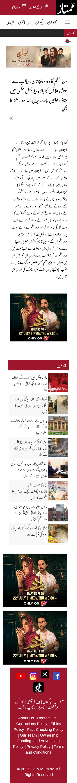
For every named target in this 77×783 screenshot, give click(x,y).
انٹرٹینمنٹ (53, 707)
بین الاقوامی (33, 701)
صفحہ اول (58, 701)
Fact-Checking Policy (45, 729)
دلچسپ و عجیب (27, 707)
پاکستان (46, 701)
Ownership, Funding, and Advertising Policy (36, 741)
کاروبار (41, 707)
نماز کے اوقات (36, 6)
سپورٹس (19, 701)
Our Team (29, 735)
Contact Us (47, 718)
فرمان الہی (16, 6)
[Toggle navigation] (68, 22)
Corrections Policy (32, 724)
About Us (26, 718)
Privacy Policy (39, 746)
